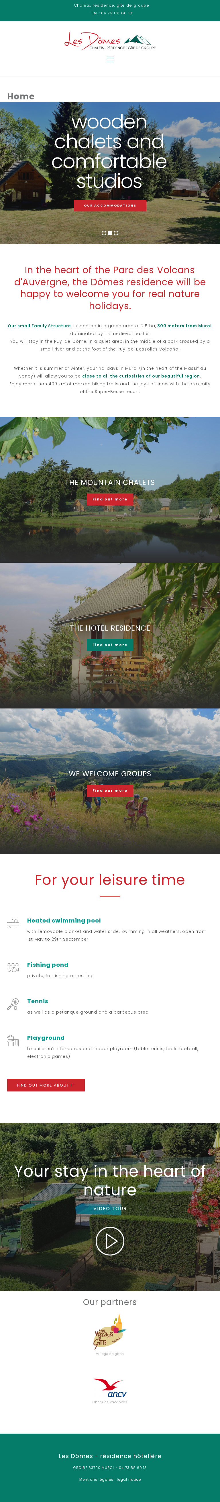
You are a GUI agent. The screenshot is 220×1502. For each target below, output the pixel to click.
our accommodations (110, 205)
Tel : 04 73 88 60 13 (111, 13)
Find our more (110, 790)
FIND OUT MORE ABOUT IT (46, 1085)
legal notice (129, 1479)
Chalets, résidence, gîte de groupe (111, 5)
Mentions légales (96, 1479)
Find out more (110, 499)
